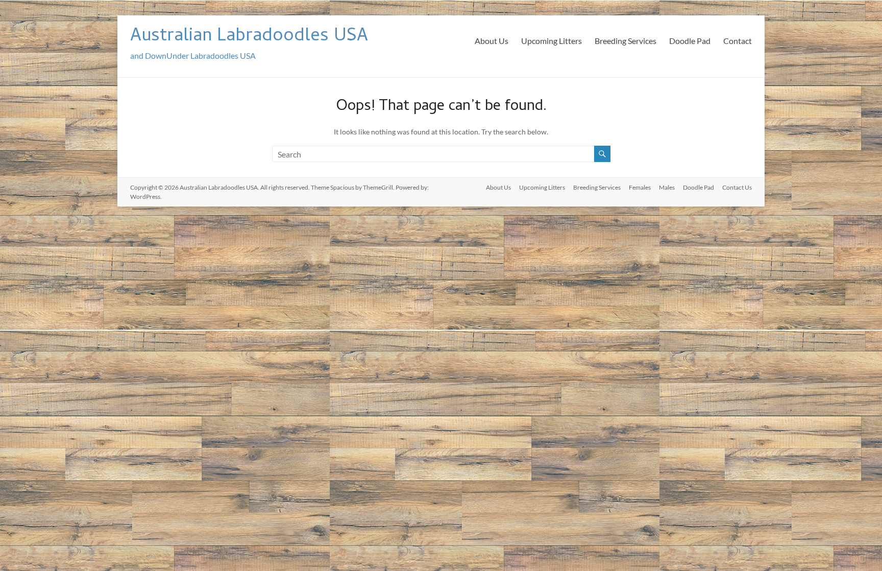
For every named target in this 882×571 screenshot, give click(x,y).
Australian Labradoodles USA (249, 37)
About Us (491, 40)
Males (667, 187)
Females (640, 187)
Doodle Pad (689, 40)
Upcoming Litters (551, 40)
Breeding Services (625, 40)
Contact (737, 40)
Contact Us (737, 187)
